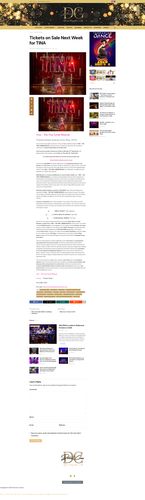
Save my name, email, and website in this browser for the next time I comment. (56, 434)
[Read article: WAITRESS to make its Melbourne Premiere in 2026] (43, 334)
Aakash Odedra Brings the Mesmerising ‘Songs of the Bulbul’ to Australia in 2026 (107, 104)
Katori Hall (62, 292)
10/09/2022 (32, 48)
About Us (35, 1)
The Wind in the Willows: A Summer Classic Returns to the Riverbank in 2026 (107, 114)
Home (30, 1)
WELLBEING (78, 27)
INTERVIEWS (97, 27)
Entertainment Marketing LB (58, 494)
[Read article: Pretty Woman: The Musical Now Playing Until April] (63, 351)
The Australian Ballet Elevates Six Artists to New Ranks (107, 132)
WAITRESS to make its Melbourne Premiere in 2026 (71, 326)
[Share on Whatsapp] (31, 106)
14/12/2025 (62, 330)
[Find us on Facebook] (115, 1)
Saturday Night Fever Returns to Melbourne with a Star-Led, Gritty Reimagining (48, 359)
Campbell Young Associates (73, 289)
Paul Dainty (50, 294)
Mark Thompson (71, 292)
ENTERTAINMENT (49, 27)
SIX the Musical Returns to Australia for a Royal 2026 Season (76, 359)
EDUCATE (69, 27)
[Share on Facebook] (31, 99)
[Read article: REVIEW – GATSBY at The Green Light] (94, 125)
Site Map (45, 494)
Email (32, 425)
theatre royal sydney (49, 296)
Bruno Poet (61, 289)
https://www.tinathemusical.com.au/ (55, 287)
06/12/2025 (72, 363)
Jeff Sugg (55, 292)
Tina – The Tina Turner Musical (64, 296)
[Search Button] (115, 27)
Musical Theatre (38, 32)
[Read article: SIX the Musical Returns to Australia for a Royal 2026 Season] (63, 360)
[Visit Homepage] (72, 14)
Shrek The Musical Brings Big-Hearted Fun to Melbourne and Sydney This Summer (48, 369)
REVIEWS (106, 27)
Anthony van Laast (44, 289)
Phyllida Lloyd (58, 294)
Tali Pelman (78, 294)
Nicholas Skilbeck (41, 294)
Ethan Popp (40, 292)
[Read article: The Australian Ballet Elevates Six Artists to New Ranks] (94, 133)
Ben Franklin (54, 289)
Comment (33, 389)
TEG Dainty (40, 296)
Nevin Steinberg (80, 292)
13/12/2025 (72, 352)
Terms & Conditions (23, 494)
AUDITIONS (61, 27)
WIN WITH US (88, 27)
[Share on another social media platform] (31, 113)
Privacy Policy (35, 494)
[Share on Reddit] (31, 110)
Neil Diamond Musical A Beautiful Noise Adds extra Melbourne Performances (47, 350)
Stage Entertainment (69, 294)
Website (62, 425)
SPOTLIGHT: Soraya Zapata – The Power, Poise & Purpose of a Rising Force (107, 95)
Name (32, 417)
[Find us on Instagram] (112, 1)
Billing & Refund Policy (7, 494)
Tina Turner (76, 296)
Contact (48, 1)
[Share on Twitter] (31, 102)
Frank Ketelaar (48, 292)
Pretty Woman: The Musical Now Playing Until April (77, 349)
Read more (63, 343)
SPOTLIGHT (38, 27)
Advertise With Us (41, 1)
